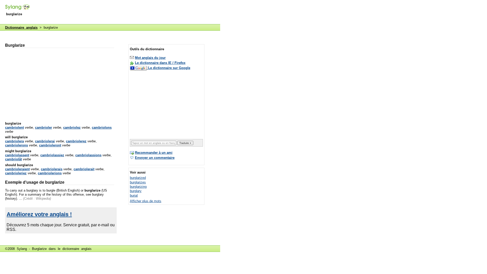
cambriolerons (16, 145)
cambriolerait (84, 169)
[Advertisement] (128, 12)
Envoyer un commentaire (155, 158)
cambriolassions (88, 155)
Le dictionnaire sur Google (169, 68)
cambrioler (43, 127)
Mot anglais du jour (150, 58)
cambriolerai (45, 141)
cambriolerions (50, 173)
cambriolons (102, 127)
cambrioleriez (16, 173)
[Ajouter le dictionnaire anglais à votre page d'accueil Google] (139, 68)
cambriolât (13, 159)
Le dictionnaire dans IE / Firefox (160, 63)
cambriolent (14, 127)
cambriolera (14, 141)
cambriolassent (17, 155)
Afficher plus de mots (145, 201)
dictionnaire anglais (77, 249)
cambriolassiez (52, 155)
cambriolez (72, 127)
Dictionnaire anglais (21, 27)
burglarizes (138, 182)
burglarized (138, 178)
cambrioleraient (17, 169)
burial (134, 195)
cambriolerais (51, 169)
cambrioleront (50, 145)
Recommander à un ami (153, 153)
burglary (136, 191)
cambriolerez (76, 141)
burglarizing (138, 187)
